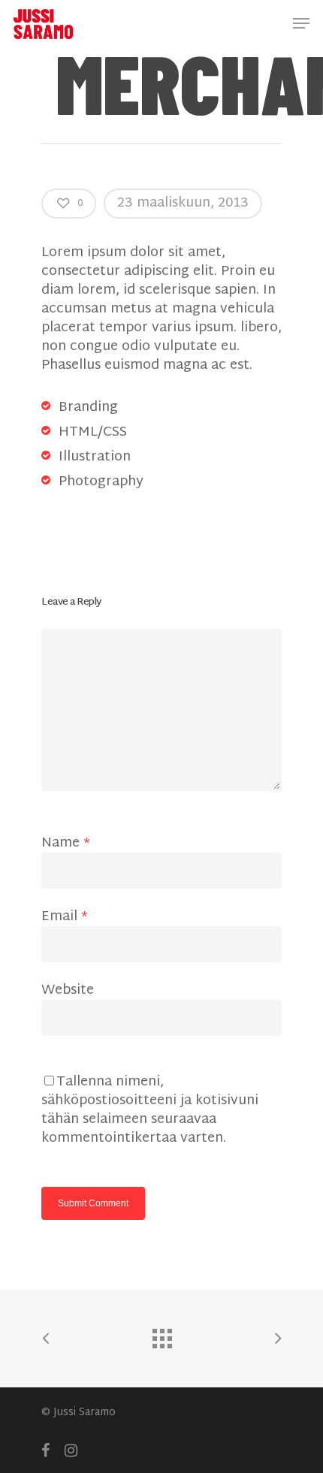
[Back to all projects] (161, 1335)
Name (65, 843)
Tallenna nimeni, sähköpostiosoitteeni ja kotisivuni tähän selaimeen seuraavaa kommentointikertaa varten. (149, 1110)
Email (64, 916)
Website (67, 990)
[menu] (301, 23)
